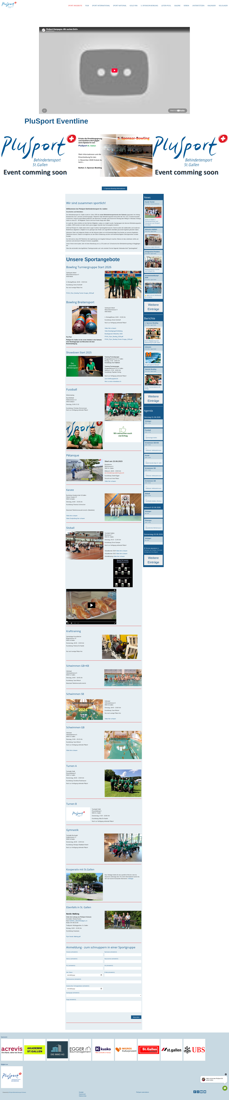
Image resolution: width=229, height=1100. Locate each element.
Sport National (119, 5)
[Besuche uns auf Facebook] (194, 1092)
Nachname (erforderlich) (110, 952)
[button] (153, 423)
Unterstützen (198, 5)
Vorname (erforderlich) (72, 952)
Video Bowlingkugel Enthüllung (113, 331)
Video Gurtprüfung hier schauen (75, 518)
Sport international (101, 5)
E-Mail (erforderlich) (109, 972)
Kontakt (81, 1092)
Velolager (223, 5)
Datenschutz (82, 1096)
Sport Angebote (75, 5)
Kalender (212, 5)
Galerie (177, 5)
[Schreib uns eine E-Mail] (204, 1092)
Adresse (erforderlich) (71, 958)
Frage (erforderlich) (71, 999)
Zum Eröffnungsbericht (111, 378)
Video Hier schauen (110, 328)
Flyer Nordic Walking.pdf (73, 936)
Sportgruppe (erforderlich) (72, 992)
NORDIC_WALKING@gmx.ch (78, 921)
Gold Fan (133, 5)
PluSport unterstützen (142, 1092)
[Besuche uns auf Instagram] (198, 1092)
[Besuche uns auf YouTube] (201, 1092)
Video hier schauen (110, 481)
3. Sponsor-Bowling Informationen (114, 188)
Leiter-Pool (166, 5)
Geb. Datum (69, 972)
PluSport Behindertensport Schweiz (17, 1092)
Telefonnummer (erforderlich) (73, 979)
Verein (186, 5)
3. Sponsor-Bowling (149, 5)
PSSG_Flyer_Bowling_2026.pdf (114, 336)
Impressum (82, 1094)
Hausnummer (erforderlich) (111, 958)
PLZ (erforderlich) (70, 965)
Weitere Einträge (153, 307)
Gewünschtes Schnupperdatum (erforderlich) (77, 986)
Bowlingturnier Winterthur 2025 (113, 334)
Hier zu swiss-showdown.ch (113, 381)
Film (87, 5)
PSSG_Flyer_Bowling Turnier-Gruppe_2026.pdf (80, 293)
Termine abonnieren (151, 548)
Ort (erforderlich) (108, 965)
